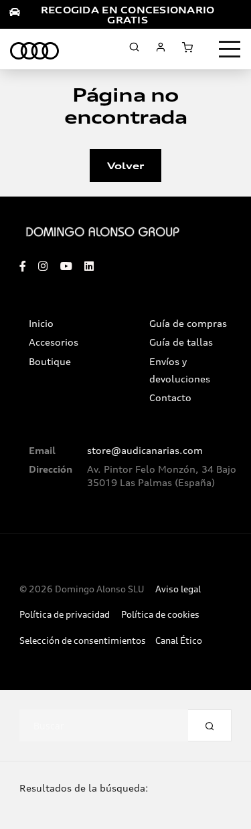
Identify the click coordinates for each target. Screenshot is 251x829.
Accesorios (53, 342)
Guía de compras (188, 323)
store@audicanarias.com (145, 450)
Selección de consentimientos (82, 641)
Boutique (50, 361)
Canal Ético (178, 641)
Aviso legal (178, 589)
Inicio (41, 323)
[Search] (210, 725)
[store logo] (34, 49)
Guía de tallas (181, 342)
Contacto (170, 397)
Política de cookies (160, 615)
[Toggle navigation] (229, 49)
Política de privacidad (64, 615)
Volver (125, 165)
